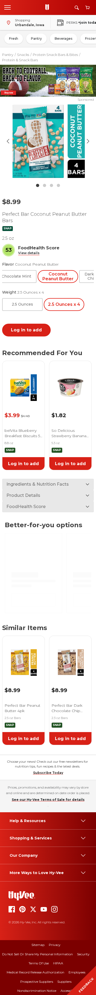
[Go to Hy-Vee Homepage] (48, 7)
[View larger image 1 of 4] (48, 141)
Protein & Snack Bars (20, 60)
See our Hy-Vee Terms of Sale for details (48, 800)
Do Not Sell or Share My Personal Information (37, 954)
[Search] (77, 7)
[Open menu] (7, 7)
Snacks (23, 54)
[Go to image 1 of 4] (37, 185)
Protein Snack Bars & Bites (55, 54)
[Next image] (88, 141)
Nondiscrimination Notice (36, 991)
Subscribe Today (48, 773)
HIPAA (58, 963)
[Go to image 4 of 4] (58, 185)
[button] (28, 253)
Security (83, 954)
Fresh (13, 38)
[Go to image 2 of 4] (44, 185)
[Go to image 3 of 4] (51, 185)
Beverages (63, 38)
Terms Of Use (39, 963)
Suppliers (64, 982)
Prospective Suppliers (36, 982)
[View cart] (87, 7)
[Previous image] (8, 141)
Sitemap (38, 945)
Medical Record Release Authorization (35, 972)
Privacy (55, 945)
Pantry (36, 38)
